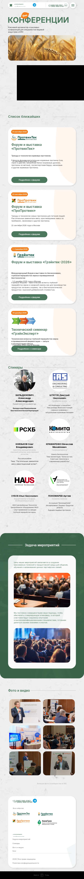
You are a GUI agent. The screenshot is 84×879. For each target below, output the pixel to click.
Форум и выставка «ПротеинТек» (26, 147)
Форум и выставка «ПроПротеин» (26, 209)
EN (66, 5)
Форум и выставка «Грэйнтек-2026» (41, 262)
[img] (34, 5)
